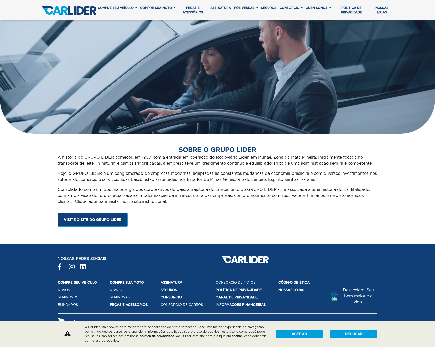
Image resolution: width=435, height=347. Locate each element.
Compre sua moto (156, 8)
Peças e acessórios (193, 10)
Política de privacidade (351, 10)
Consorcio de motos (236, 282)
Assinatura (220, 8)
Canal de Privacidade (237, 297)
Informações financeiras (241, 305)
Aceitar (299, 334)
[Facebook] (61, 264)
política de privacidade (157, 336)
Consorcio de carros (182, 305)
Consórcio (290, 8)
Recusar (354, 334)
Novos (64, 290)
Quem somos (317, 8)
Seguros (268, 8)
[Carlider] (69, 10)
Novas (116, 290)
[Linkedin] (83, 264)
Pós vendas (245, 8)
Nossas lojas (381, 10)
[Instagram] (72, 264)
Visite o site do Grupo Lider (92, 220)
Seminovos (68, 297)
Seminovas (120, 297)
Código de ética (294, 282)
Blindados (68, 305)
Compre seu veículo (116, 8)
